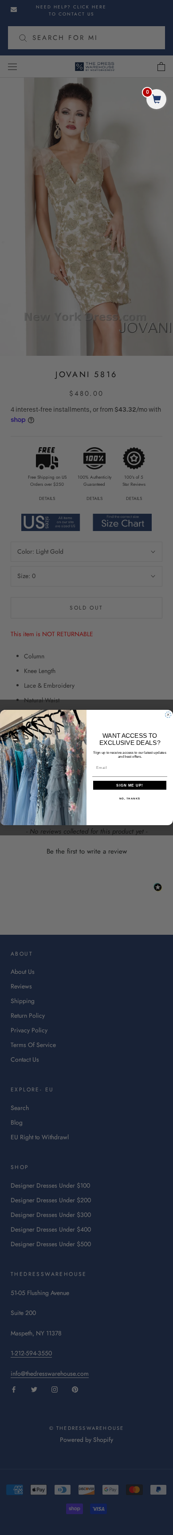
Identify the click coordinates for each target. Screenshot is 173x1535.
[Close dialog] (168, 714)
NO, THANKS (130, 798)
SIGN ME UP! (129, 785)
